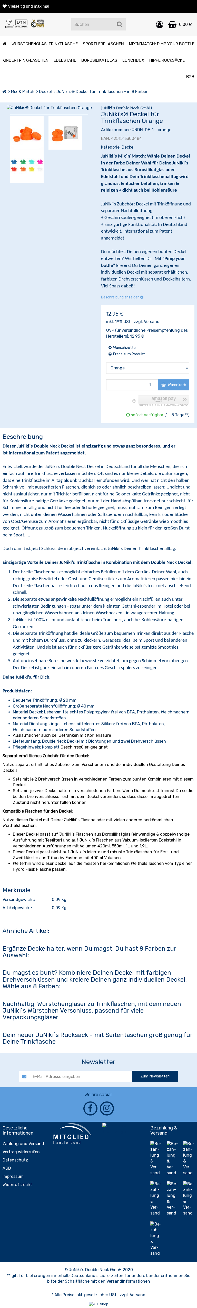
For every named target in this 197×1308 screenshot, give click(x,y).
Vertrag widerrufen (21, 1151)
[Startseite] (4, 91)
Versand (152, 321)
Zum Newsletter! (155, 1076)
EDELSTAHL (65, 60)
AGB (7, 1168)
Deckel (128, 147)
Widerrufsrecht (17, 1184)
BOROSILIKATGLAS (99, 60)
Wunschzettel (124, 348)
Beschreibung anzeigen (120, 297)
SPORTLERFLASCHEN (103, 43)
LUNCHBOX (133, 60)
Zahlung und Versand (23, 1143)
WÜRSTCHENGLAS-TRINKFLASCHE (45, 43)
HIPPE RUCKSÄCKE (167, 60)
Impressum (13, 1176)
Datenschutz (15, 1160)
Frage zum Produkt (128, 354)
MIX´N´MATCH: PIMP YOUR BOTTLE (161, 43)
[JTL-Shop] (99, 1304)
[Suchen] (119, 24)
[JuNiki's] (25, 24)
